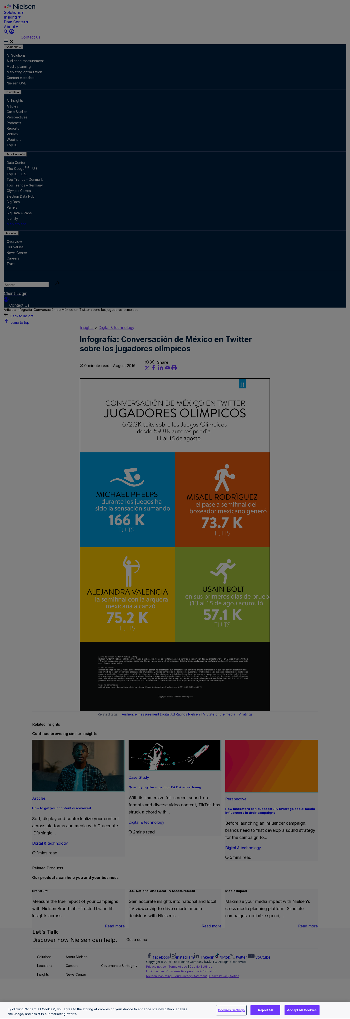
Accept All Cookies (302, 1010)
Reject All (265, 1010)
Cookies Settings (231, 1010)
